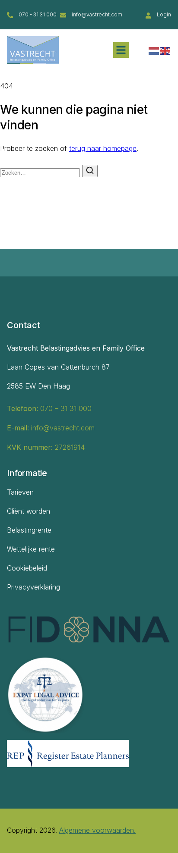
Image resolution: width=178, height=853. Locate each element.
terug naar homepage (103, 148)
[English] (165, 50)
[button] (121, 50)
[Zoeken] (90, 171)
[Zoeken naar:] (41, 172)
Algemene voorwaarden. (97, 830)
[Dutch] (154, 50)
